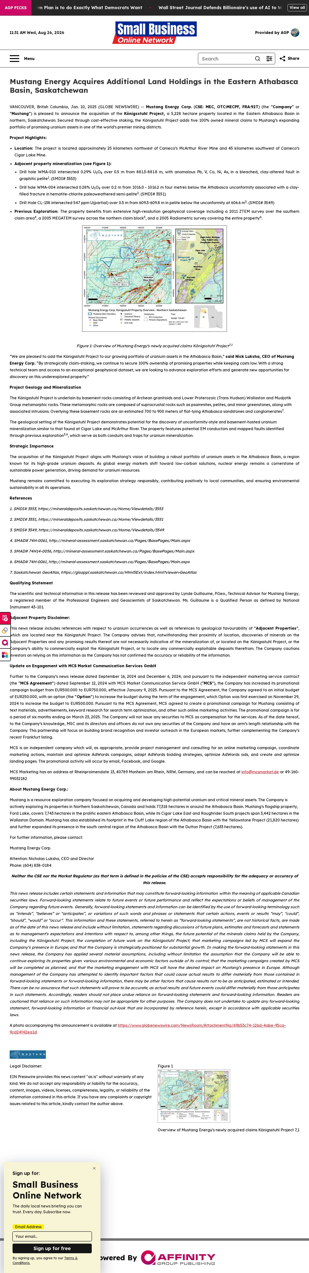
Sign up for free (52, 1248)
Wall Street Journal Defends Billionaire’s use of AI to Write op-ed (232, 7)
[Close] (94, 1168)
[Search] (257, 58)
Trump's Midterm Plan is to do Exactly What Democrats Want (73, 7)
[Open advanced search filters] (269, 58)
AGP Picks (16, 7)
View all (297, 7)
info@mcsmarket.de (260, 771)
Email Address (28, 1226)
